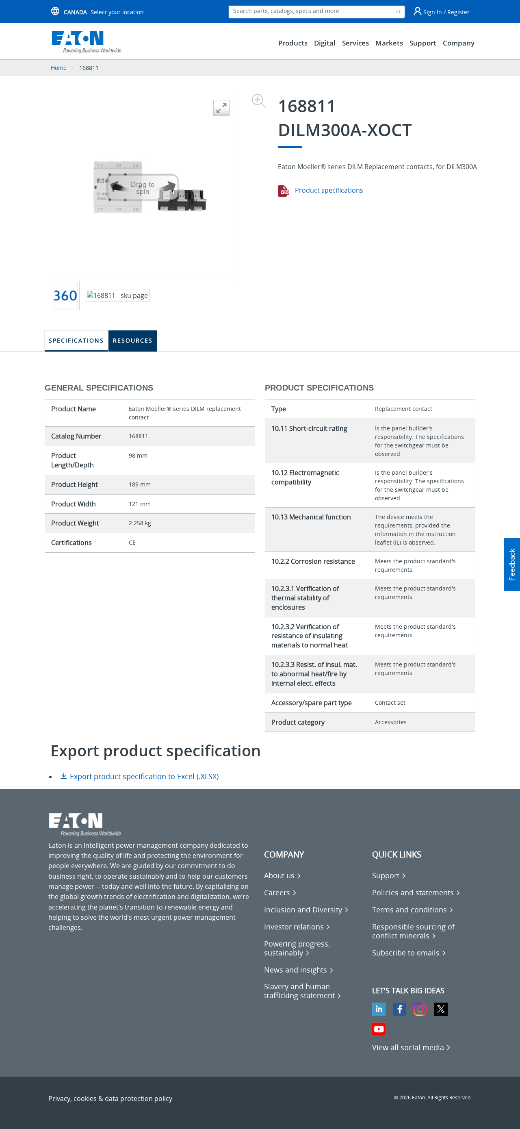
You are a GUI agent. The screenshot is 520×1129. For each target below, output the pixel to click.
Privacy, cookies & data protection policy (110, 1098)
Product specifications (328, 190)
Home (59, 68)
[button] (512, 564)
